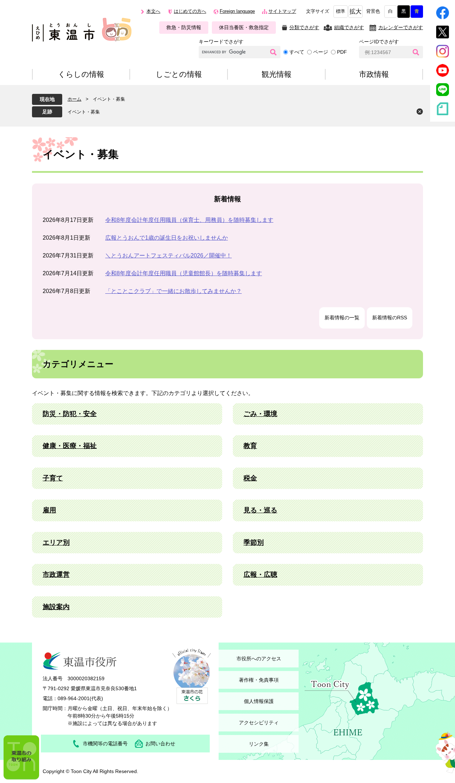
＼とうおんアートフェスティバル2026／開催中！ (168, 255)
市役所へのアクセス (258, 658)
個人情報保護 (259, 701)
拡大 (355, 11)
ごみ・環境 (260, 413)
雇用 (49, 510)
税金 (250, 478)
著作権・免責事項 (259, 680)
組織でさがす (349, 27)
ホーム (74, 99)
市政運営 (56, 574)
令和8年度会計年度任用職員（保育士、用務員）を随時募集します (189, 220)
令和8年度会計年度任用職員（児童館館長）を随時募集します (183, 273)
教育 (250, 445)
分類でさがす (304, 27)
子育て (53, 478)
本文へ (153, 11)
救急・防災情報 (183, 27)
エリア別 (56, 542)
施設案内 (56, 607)
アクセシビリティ (259, 722)
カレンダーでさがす (400, 27)
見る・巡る (260, 510)
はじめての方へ (190, 11)
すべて (296, 52)
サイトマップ (282, 11)
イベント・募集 (84, 111)
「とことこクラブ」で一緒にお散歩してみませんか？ (173, 291)
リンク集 (259, 744)
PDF (342, 52)
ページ (320, 52)
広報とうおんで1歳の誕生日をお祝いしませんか (166, 238)
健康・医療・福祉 (70, 445)
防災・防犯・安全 (70, 413)
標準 (340, 11)
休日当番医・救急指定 (244, 27)
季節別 (253, 542)
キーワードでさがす (221, 41)
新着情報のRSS (389, 317)
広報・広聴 (260, 574)
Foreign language (237, 11)
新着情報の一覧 (342, 317)
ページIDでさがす (379, 41)
